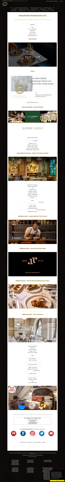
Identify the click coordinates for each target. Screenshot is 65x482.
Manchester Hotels (15, 462)
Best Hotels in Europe (47, 461)
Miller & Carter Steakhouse (32, 346)
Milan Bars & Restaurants (48, 476)
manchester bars (29, 442)
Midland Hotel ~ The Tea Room (32, 314)
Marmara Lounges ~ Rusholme (32, 146)
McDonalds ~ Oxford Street (32, 192)
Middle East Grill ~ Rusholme (32, 211)
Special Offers (14, 9)
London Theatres (15, 468)
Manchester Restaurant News (24, 9)
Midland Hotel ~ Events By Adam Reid (32, 248)
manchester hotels (23, 442)
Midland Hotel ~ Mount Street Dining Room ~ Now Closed (32, 311)
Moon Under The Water (32, 349)
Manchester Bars (13, 10)
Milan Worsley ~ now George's (32, 344)
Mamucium (32, 39)
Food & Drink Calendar (34, 9)
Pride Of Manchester (45, 10)
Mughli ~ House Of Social (32, 367)
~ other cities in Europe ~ (48, 479)
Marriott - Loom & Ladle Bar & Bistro (32, 148)
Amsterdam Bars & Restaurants (48, 467)
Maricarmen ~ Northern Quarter (32, 145)
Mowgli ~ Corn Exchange (32, 360)
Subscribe (52, 10)
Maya (32, 188)
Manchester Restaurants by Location (36, 7)
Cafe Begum (35, 140)
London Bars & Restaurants (47, 474)
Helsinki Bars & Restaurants (47, 472)
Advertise (61, 1)
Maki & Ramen (32, 30)
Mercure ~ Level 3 (32, 205)
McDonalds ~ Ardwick (32, 189)
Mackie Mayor (32, 24)
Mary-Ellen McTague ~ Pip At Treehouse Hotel (32, 153)
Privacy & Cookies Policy (32, 456)
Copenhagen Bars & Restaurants (47, 470)
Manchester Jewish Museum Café (32, 102)
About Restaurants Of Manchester (52, 1)
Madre (32, 27)
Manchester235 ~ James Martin (32, 107)
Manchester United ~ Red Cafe (32, 137)
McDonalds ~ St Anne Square (32, 196)
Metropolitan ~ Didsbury (32, 206)
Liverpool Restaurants (30, 460)
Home (12, 7)
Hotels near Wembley (30, 468)
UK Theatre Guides (15, 467)
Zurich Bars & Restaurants (47, 478)
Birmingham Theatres (15, 471)
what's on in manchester (37, 442)
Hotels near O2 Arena (30, 469)
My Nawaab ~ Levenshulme (32, 379)
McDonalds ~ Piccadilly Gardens (32, 194)
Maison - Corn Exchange (32, 29)
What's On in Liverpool (30, 462)
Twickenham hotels (30, 470)
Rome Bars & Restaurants (47, 477)
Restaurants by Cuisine (47, 7)
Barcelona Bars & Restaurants (47, 468)
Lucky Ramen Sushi (36, 370)
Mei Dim (32, 200)
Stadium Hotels (30, 467)
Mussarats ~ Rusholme (32, 373)
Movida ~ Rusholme (32, 358)
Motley (32, 355)
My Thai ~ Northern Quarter (32, 382)
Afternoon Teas (50, 9)
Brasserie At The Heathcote (41, 209)
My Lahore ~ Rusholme (32, 377)
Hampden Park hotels (30, 471)
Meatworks (32, 197)
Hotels (39, 10)
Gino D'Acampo (41, 202)
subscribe (43, 442)
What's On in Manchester (32, 10)
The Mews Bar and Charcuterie (32, 208)
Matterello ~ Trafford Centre (32, 186)
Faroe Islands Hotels (30, 472)
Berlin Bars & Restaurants (48, 469)
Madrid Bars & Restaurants (47, 475)
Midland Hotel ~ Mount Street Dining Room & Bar (32, 281)
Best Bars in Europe (47, 460)
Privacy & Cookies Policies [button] (54, 478)
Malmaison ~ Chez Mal (32, 33)
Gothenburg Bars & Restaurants (48, 471)
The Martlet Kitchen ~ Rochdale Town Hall (32, 149)
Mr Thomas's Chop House (32, 364)
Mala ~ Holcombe (32, 32)
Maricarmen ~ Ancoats (32, 143)
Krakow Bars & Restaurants (47, 473)
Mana (32, 71)
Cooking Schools (42, 9)
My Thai (32, 381)
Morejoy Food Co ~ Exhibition (32, 352)
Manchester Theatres (21, 10)
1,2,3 (51, 414)
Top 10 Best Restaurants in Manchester (21, 7)
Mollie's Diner (32, 347)
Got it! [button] (57, 480)
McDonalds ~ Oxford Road (32, 191)
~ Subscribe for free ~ (15, 464)
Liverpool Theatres (30, 461)
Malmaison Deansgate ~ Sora (32, 35)
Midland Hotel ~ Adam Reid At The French (32, 216)
